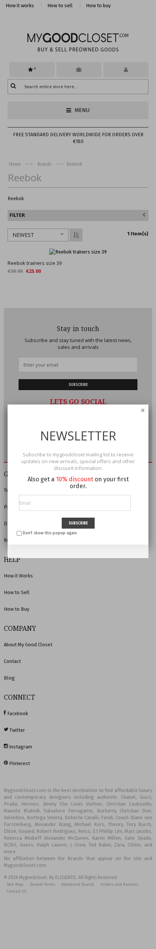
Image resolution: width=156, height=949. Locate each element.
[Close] (143, 410)
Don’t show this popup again (50, 533)
